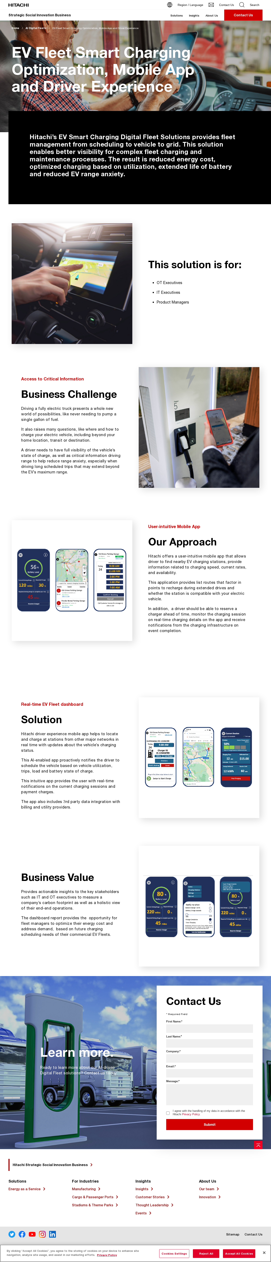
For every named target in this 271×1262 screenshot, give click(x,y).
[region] (135, 1253)
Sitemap (232, 1234)
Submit (210, 1124)
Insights (194, 15)
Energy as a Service (24, 1189)
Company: (173, 1051)
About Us (212, 15)
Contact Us (254, 1234)
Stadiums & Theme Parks (92, 1205)
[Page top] (258, 1145)
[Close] (264, 1252)
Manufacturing (84, 1189)
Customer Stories (150, 1197)
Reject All (206, 1253)
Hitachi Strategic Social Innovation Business (50, 1165)
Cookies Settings (174, 1253)
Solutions (176, 15)
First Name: (173, 1021)
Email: (170, 1066)
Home (15, 28)
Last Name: (173, 1036)
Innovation (207, 1197)
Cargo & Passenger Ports (92, 1197)
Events (141, 1213)
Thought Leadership (152, 1205)
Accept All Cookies (239, 1253)
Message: (172, 1081)
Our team (206, 1189)
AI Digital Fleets (36, 28)
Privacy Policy (191, 1114)
